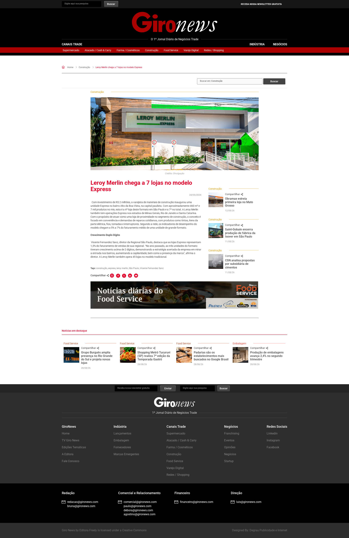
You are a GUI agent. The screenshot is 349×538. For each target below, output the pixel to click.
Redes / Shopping (214, 50)
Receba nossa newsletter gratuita (261, 4)
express (112, 268)
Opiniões (229, 447)
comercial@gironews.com (140, 502)
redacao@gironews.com (82, 502)
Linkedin (272, 433)
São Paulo (134, 268)
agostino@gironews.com (139, 514)
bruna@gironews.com (81, 506)
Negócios (280, 44)
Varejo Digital (191, 50)
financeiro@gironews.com (196, 502)
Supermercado (71, 50)
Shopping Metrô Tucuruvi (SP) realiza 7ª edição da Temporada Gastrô (153, 356)
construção (101, 268)
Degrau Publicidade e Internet (268, 530)
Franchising (231, 433)
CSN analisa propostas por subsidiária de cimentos (240, 264)
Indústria (257, 44)
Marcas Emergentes (126, 454)
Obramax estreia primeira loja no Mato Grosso (239, 202)
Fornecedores (122, 447)
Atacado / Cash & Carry (98, 50)
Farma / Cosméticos (128, 50)
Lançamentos (122, 433)
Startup (229, 461)
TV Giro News (70, 440)
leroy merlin (122, 268)
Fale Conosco (70, 461)
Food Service (171, 50)
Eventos (229, 440)
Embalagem (239, 343)
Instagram (273, 440)
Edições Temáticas (74, 447)
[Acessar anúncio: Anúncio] (174, 295)
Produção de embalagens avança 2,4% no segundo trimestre (267, 356)
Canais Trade (72, 44)
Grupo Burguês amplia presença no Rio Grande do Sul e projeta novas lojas (97, 358)
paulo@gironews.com (137, 506)
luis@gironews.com (248, 502)
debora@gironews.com (138, 510)
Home (70, 67)
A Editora (67, 454)
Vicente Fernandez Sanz (152, 268)
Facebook (273, 447)
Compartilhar (232, 194)
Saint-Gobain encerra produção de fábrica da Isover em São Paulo (240, 233)
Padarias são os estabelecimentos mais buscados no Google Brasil (211, 356)
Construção (151, 50)
